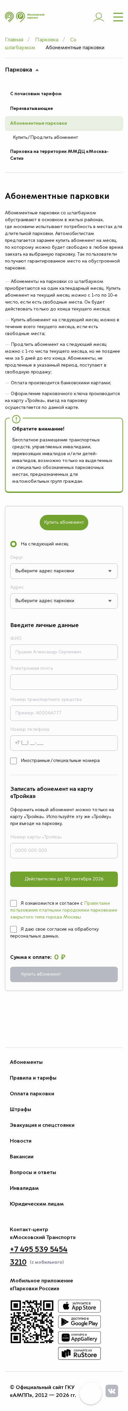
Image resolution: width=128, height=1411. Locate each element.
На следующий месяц (45, 544)
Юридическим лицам (37, 1204)
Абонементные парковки (38, 123)
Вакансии (21, 1156)
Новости (21, 1141)
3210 (18, 1262)
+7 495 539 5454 (39, 1249)
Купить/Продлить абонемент (45, 137)
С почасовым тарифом (36, 94)
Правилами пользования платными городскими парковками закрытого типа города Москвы (63, 910)
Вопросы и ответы (33, 1172)
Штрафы (20, 1109)
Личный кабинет (98, 17)
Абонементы (26, 1062)
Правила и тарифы (33, 1078)
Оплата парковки (32, 1093)
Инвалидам (24, 1188)
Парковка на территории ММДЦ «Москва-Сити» (59, 155)
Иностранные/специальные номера (60, 760)
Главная (14, 40)
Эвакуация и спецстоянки (42, 1125)
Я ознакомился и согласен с (63, 910)
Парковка (46, 40)
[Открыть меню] (118, 17)
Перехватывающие (31, 108)
